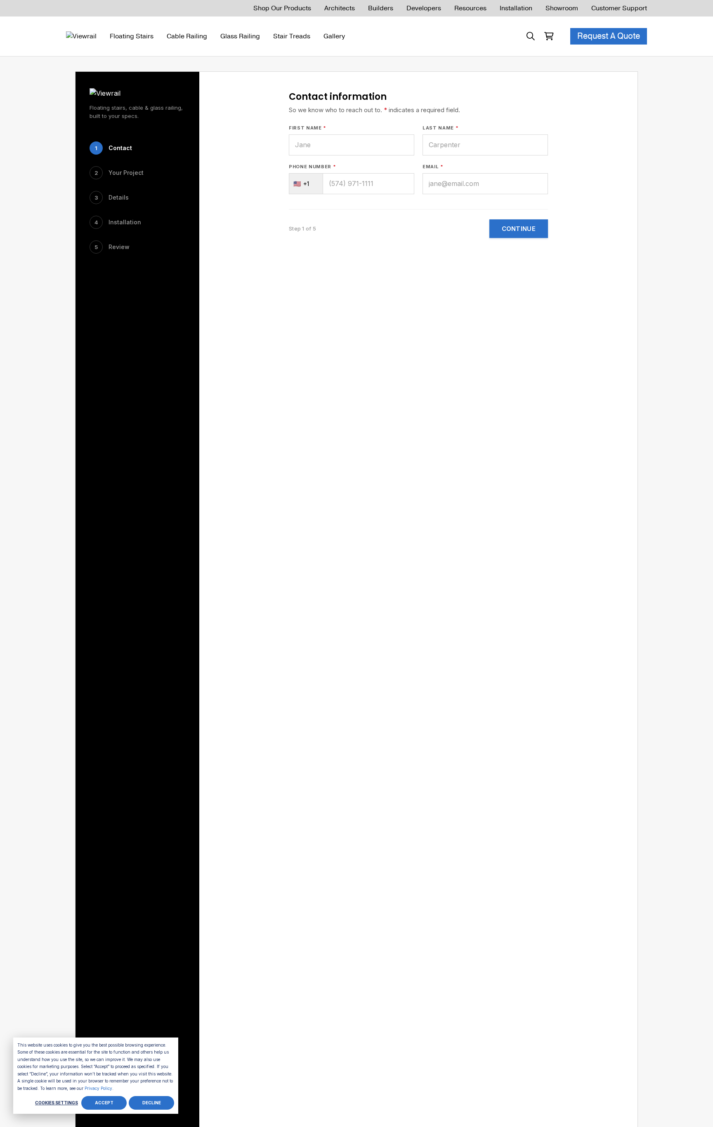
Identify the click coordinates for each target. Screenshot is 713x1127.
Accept (104, 1102)
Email (433, 166)
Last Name (440, 128)
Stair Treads (291, 36)
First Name (307, 128)
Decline (151, 1102)
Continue (519, 229)
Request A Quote (608, 36)
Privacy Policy (98, 1088)
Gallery (334, 36)
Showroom (561, 8)
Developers (423, 8)
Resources (470, 8)
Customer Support (619, 8)
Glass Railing (240, 36)
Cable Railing (187, 36)
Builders (380, 8)
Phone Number (312, 166)
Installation (516, 8)
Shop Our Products (282, 8)
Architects (339, 8)
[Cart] (549, 36)
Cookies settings (56, 1102)
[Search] (530, 36)
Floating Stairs (131, 36)
